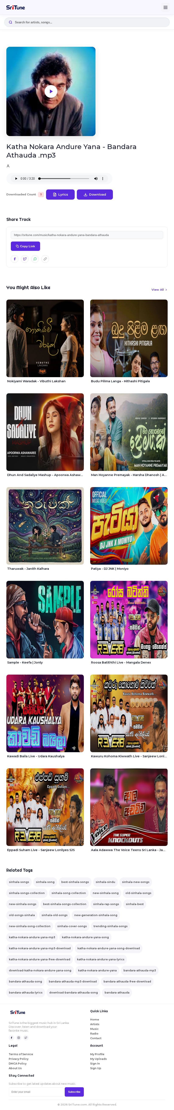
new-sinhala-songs (22, 904)
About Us (15, 1068)
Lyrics (63, 194)
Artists (94, 1024)
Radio (94, 1033)
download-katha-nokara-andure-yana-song (40, 970)
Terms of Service (21, 1054)
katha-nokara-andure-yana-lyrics (100, 959)
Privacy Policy (18, 1058)
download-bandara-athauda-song (73, 992)
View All (158, 289)
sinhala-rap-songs (106, 904)
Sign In (95, 1063)
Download (97, 194)
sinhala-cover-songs (72, 926)
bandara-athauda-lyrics (25, 992)
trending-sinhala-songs (111, 926)
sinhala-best (135, 904)
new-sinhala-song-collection (30, 926)
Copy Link (27, 246)
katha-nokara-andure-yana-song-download (108, 948)
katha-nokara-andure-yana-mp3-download (40, 948)
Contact (95, 1038)
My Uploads (98, 1058)
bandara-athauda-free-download (127, 981)
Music (94, 1028)
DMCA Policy (18, 1063)
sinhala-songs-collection (27, 893)
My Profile (97, 1054)
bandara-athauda (117, 992)
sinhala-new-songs (135, 882)
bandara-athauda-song (25, 981)
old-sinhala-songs (138, 893)
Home (94, 1019)
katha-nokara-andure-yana (97, 970)
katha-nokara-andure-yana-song (85, 937)
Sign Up (95, 1068)
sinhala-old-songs (54, 915)
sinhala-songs (19, 882)
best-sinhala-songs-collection (64, 904)
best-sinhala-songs (75, 882)
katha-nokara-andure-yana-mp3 (32, 937)
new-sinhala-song (106, 893)
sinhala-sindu (105, 882)
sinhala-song (45, 882)
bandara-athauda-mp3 (139, 970)
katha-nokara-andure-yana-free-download (39, 959)
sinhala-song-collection (69, 893)
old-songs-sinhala (22, 915)
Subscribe (74, 1091)
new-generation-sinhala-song (95, 915)
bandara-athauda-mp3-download (73, 981)
